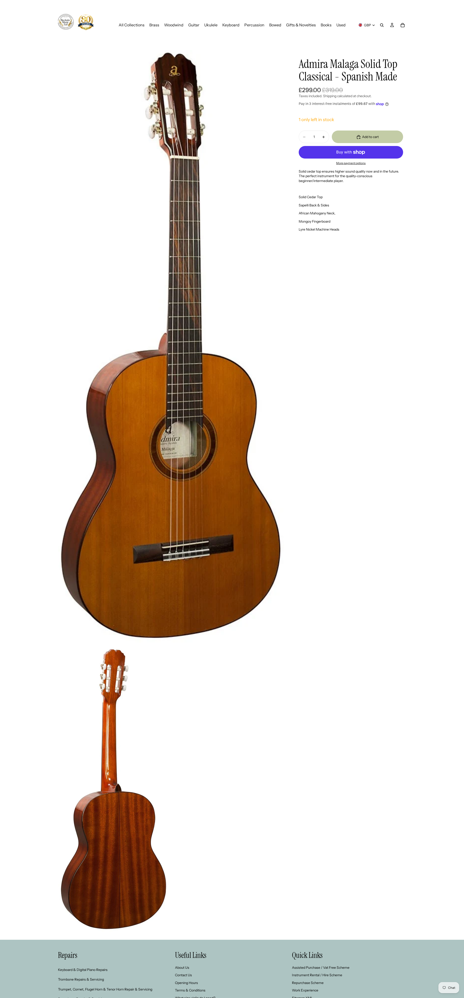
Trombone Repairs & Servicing (81, 979)
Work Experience (305, 990)
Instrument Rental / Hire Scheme (317, 975)
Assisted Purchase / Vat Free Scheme (320, 967)
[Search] (382, 25)
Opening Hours (186, 983)
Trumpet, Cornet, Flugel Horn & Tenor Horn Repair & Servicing (105, 989)
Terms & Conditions (190, 990)
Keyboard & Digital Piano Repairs (83, 970)
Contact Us (183, 975)
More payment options (351, 163)
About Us (182, 967)
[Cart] (402, 25)
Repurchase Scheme (308, 983)
